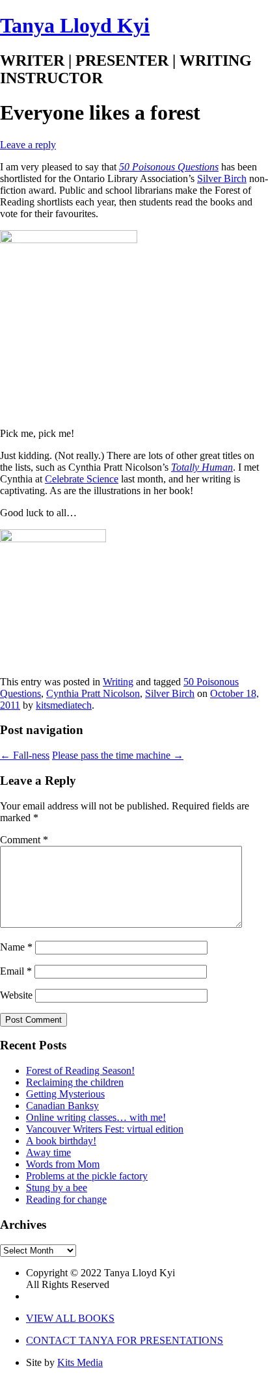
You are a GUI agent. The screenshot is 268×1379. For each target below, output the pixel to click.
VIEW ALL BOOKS (70, 1318)
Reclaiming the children (75, 1082)
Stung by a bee (56, 1187)
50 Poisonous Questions (169, 166)
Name (16, 946)
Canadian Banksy (62, 1105)
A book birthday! (61, 1140)
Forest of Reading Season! (80, 1070)
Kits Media (80, 1362)
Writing (118, 681)
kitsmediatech (64, 705)
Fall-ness (24, 755)
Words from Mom (63, 1164)
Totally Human (202, 467)
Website (16, 995)
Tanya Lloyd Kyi (75, 25)
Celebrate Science (81, 478)
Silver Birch (222, 178)
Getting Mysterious (65, 1093)
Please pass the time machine (117, 755)
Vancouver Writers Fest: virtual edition (104, 1129)
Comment (24, 839)
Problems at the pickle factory (87, 1175)
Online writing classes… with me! (96, 1117)
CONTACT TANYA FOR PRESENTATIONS (124, 1340)
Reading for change (66, 1199)
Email (16, 971)
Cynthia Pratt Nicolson (93, 693)
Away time (48, 1152)
